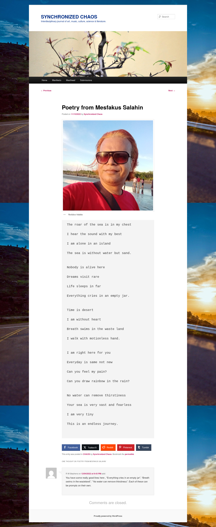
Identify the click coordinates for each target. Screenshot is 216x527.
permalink (129, 454)
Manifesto (56, 80)
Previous (46, 90)
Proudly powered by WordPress (108, 516)
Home (44, 80)
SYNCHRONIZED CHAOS (69, 16)
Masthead (70, 80)
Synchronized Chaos (93, 114)
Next (171, 90)
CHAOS (86, 454)
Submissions (86, 80)
